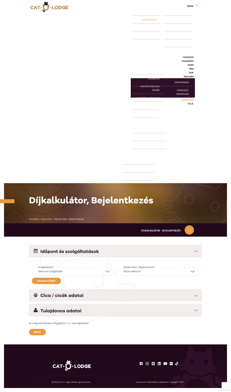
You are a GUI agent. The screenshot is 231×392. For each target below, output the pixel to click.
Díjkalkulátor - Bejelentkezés (161, 230)
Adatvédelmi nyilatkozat (158, 382)
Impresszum (141, 382)
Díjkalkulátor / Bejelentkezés (139, 267)
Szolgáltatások (46, 267)
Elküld (37, 332)
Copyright (174, 382)
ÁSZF (68, 323)
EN (197, 5)
